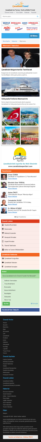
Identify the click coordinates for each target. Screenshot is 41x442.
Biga (4, 329)
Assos (5, 322)
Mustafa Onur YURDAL (16, 183)
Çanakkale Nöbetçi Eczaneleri (11, 385)
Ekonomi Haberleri (8, 391)
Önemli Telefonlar (10, 245)
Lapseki (5, 348)
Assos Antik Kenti (9, 290)
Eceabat (5, 338)
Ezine (4, 340)
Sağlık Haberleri (7, 400)
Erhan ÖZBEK (13, 175)
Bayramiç (5, 327)
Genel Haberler (7, 394)
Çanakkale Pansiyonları (9, 368)
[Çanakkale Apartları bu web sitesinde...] (20, 158)
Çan (4, 333)
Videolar (26, 12)
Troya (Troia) (6, 351)
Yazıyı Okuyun (12, 178)
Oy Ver (6, 304)
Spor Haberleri (7, 402)
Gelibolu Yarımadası (10, 280)
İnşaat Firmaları (9, 241)
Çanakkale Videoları (11, 262)
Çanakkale (6, 336)
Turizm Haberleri (7, 407)
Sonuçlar (35, 303)
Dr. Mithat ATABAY (15, 208)
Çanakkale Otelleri (8, 381)
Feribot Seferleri (7, 359)
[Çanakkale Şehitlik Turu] (20, 23)
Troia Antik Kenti (9, 284)
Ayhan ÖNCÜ (12, 192)
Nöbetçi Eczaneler (10, 233)
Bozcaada (7, 287)
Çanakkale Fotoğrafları (12, 258)
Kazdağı (5, 346)
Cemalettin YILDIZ (14, 200)
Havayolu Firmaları (10, 237)
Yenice (5, 353)
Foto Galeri (19, 12)
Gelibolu (5, 342)
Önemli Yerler (9, 12)
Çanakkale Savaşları (11, 267)
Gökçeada (7, 296)
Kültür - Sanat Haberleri (9, 396)
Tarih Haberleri (7, 404)
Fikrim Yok (7, 300)
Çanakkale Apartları (8, 383)
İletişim (5, 413)
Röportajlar (6, 398)
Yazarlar (33, 12)
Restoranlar (8, 229)
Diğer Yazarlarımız (21, 217)
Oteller (5, 366)
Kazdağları (7, 293)
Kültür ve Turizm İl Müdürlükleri (14, 250)
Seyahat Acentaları (11, 225)
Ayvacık (5, 325)
